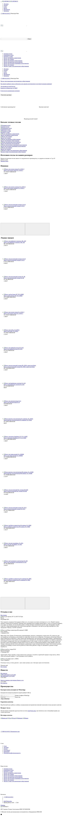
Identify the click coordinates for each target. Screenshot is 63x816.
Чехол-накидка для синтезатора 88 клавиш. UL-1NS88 (18, 473)
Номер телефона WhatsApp (22, 695)
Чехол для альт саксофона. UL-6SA (13, 544)
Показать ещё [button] (4, 665)
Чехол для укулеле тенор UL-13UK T (13, 170)
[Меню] (1, 1)
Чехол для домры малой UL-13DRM (13, 455)
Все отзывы (4, 615)
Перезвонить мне (15, 731)
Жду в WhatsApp (5, 698)
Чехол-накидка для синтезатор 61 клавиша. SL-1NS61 (18, 420)
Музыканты (7, 9)
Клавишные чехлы (9, 55)
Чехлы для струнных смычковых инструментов (16, 63)
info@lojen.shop (32, 710)
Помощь (3, 805)
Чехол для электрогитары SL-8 (12, 402)
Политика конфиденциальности (12, 753)
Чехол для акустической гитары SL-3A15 (14, 509)
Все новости (4, 673)
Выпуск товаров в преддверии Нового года (12, 680)
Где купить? (7, 750)
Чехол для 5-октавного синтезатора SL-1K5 (15, 562)
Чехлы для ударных (9, 65)
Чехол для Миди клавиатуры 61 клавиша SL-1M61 (17, 580)
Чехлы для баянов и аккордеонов (12, 58)
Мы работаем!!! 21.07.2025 (8, 676)
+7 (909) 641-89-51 (6, 13)
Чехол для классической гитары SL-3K (14, 278)
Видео (5, 8)
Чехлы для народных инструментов (13, 62)
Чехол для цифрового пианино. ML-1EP (14, 242)
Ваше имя (17, 697)
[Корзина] (12, 37)
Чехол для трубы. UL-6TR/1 (11, 331)
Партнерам (6, 751)
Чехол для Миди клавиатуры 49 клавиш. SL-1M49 (17, 526)
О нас (5, 6)
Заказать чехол (4, 161)
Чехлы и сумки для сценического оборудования (16, 66)
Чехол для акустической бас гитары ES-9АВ (15, 491)
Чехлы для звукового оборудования (13, 60)
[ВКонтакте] (12, 730)
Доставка (6, 4)
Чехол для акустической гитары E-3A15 (14, 206)
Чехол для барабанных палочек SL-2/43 (14, 384)
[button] (31, 738)
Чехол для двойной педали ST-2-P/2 (13, 349)
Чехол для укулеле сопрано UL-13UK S (14, 188)
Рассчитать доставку (6, 95)
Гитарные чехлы (8, 53)
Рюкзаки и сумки (8, 56)
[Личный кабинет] (38, 25)
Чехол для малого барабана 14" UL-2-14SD (15, 438)
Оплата (6, 5)
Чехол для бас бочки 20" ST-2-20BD (13, 295)
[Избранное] (15, 25)
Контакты (6, 11)
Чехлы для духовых (9, 59)
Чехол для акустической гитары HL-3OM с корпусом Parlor (19, 367)
